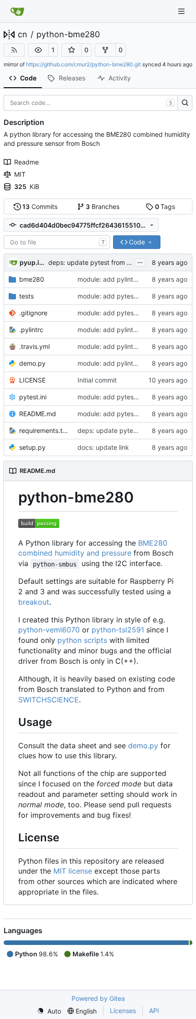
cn (22, 34)
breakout (33, 601)
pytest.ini (32, 397)
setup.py (32, 447)
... (140, 261)
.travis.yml (34, 346)
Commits (39, 206)
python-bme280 (68, 34)
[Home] (17, 11)
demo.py (32, 363)
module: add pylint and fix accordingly (134, 279)
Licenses (123, 1010)
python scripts (82, 640)
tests (26, 296)
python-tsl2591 (118, 629)
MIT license (72, 870)
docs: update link (103, 447)
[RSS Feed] (14, 50)
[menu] (49, 1011)
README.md (37, 414)
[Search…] (184, 103)
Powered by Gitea (98, 998)
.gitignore (33, 313)
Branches (102, 206)
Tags (165, 206)
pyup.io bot (32, 262)
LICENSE (32, 380)
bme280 (31, 279)
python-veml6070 (49, 629)
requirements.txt (43, 430)
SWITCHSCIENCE (48, 699)
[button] (38, 50)
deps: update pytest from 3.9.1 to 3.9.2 (107, 262)
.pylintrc (31, 329)
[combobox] (57, 242)
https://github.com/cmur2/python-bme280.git (83, 64)
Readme (26, 162)
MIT (20, 174)
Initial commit (97, 380)
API (154, 1010)
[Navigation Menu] (182, 11)
